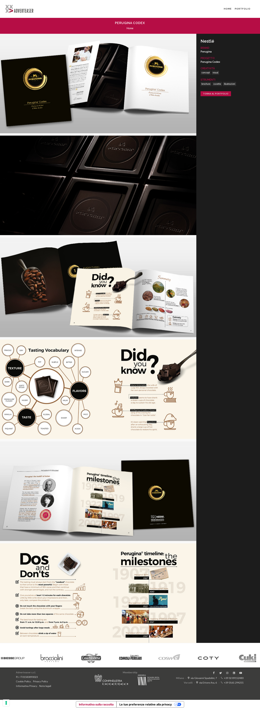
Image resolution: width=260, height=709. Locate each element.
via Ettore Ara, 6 (208, 682)
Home (228, 8)
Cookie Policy (23, 681)
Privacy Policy (40, 681)
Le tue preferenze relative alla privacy (145, 704)
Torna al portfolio (216, 93)
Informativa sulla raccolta (96, 704)
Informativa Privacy (26, 685)
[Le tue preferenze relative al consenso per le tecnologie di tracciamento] (6, 702)
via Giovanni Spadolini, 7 (204, 677)
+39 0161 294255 (234, 682)
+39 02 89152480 (234, 677)
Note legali (45, 685)
